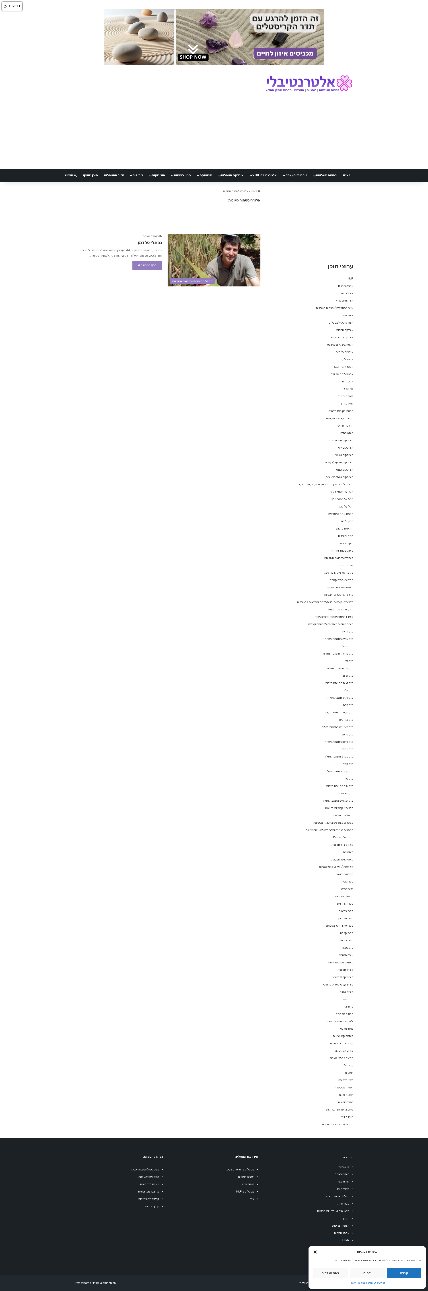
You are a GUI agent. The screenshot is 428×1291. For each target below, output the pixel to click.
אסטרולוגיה (346, 359)
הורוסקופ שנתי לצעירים (339, 477)
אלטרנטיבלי (306, 1283)
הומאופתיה (346, 433)
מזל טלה (348, 705)
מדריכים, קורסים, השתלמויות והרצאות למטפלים (325, 602)
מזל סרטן (347, 734)
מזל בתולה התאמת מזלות (338, 653)
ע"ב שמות (347, 947)
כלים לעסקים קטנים (341, 580)
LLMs (345, 1240)
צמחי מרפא (346, 1028)
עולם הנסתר (346, 955)
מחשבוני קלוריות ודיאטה (339, 808)
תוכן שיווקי (90, 175)
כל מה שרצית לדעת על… (338, 572)
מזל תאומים (346, 793)
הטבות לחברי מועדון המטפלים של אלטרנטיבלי (326, 484)
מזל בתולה (347, 646)
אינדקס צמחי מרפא (342, 337)
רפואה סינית (346, 1094)
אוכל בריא (347, 293)
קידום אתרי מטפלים (341, 1043)
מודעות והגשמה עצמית (339, 609)
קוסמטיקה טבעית (343, 1036)
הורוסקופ (158, 175)
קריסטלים (347, 1065)
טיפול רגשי (248, 1184)
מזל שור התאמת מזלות (339, 786)
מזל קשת (347, 764)
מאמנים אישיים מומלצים (339, 587)
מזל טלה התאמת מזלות (339, 712)
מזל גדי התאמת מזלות (340, 668)
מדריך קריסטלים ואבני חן (338, 594)
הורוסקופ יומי (345, 447)
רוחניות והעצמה (296, 175)
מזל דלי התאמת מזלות (340, 697)
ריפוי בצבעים (345, 1080)
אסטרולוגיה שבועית (341, 374)
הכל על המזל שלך (342, 499)
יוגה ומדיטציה (345, 565)
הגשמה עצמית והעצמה (339, 418)
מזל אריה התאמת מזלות (339, 638)
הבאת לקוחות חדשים (341, 411)
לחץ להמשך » (147, 265)
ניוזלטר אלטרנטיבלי (337, 1196)
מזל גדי (349, 661)
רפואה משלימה (326, 175)
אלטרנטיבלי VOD (264, 175)
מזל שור (348, 778)
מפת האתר (342, 1203)
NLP (350, 278)
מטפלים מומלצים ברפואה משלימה (333, 822)
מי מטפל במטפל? (342, 837)
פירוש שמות (346, 991)
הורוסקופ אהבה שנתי (341, 440)
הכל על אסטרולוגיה (341, 491)
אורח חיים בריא (344, 300)
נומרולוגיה (347, 881)
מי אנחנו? (343, 1166)
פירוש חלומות (345, 969)
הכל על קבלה (345, 506)
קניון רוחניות (182, 175)
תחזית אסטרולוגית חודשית (337, 1124)
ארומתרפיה (346, 381)
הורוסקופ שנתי (344, 469)
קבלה (404, 1273)
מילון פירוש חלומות (342, 844)
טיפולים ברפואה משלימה (338, 558)
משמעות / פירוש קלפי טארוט (336, 866)
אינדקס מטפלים (232, 175)
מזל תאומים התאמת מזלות (337, 800)
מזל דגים (348, 675)
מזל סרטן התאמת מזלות (339, 741)
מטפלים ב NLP (245, 1191)
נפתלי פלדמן (150, 242)
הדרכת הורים (345, 425)
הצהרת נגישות (340, 1225)
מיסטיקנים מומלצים (342, 859)
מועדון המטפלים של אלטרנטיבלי (334, 616)
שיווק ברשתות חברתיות (339, 1109)
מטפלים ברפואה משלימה (239, 1169)
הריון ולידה (347, 521)
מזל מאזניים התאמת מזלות (337, 727)
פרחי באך (347, 1006)
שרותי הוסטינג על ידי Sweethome (95, 1283)
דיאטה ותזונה (345, 396)
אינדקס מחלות (344, 330)
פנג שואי (348, 999)
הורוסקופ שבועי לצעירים (339, 462)
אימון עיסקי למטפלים (341, 322)
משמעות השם (345, 874)
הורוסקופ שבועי (344, 455)
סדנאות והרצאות (343, 896)
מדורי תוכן (343, 1188)
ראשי (346, 175)
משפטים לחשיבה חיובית (145, 1169)
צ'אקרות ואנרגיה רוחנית (339, 1021)
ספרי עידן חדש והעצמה (339, 925)
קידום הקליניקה (344, 1050)
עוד (252, 1199)
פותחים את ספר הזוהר (340, 962)
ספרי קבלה (346, 933)
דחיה (367, 1273)
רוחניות (349, 1072)
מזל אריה (347, 631)
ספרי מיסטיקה (345, 918)
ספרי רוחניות (345, 940)
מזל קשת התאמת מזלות (339, 771)
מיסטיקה (206, 175)
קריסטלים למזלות (148, 1199)
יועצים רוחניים (246, 1176)
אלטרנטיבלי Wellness (340, 344)
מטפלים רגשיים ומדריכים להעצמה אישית (329, 830)
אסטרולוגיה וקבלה (342, 366)
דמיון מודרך (346, 403)
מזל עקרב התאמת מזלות (338, 756)
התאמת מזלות (344, 528)
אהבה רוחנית (345, 285)
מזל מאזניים (346, 719)
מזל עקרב (347, 749)
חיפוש (69, 175)
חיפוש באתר (342, 1174)
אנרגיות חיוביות (344, 352)
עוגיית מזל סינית (149, 1184)
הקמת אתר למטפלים (340, 513)
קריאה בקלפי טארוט (341, 1058)
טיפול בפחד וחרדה (342, 550)
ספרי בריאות (346, 911)
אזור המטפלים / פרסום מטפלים (334, 308)
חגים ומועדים (345, 536)
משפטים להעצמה (148, 1176)
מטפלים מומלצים (343, 815)
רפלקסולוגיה (345, 1102)
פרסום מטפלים (344, 1014)
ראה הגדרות (330, 1273)
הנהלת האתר (151, 236)
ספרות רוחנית (345, 903)
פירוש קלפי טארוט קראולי (338, 984)
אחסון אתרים (341, 1233)
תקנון (353, 1283)
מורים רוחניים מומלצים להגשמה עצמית (330, 624)
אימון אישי (347, 315)
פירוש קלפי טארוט (342, 977)
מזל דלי (348, 690)
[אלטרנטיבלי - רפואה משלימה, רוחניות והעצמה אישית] (309, 84)
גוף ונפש (348, 388)
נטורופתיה (347, 889)
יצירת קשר (343, 1181)
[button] (315, 1252)
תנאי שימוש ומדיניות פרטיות (371, 1283)
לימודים (138, 175)
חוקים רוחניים (345, 543)
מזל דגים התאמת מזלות (339, 683)
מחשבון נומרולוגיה (148, 1191)
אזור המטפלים (114, 175)
